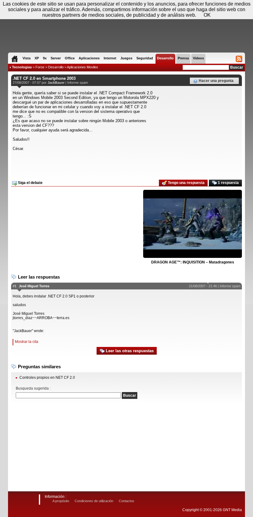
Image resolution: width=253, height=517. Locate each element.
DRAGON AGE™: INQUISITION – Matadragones (192, 262)
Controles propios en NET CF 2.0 (47, 377)
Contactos (126, 501)
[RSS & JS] (239, 59)
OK (207, 15)
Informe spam (77, 82)
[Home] (14, 59)
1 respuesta (228, 183)
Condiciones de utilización (94, 501)
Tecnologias (22, 67)
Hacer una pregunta (216, 81)
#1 (14, 286)
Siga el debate (30, 183)
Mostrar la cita (26, 342)
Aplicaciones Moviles (82, 67)
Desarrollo (56, 67)
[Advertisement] (126, 163)
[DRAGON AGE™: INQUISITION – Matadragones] (192, 224)
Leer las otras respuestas (129, 350)
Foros (39, 67)
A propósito (60, 501)
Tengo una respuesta (186, 183)
